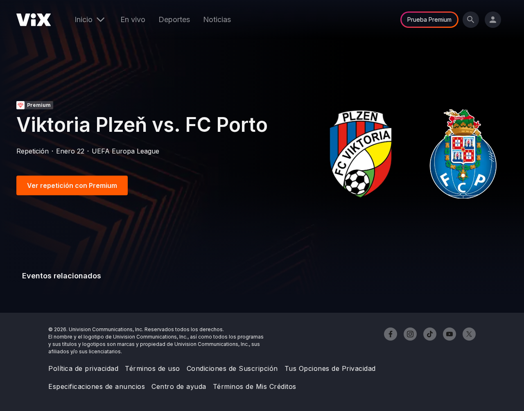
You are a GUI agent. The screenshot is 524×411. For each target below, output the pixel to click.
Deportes (174, 19)
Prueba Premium (429, 19)
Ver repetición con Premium (72, 185)
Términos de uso (152, 368)
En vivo (132, 19)
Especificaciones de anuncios (96, 386)
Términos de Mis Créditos (254, 386)
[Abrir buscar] (471, 19)
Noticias (217, 19)
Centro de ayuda (178, 386)
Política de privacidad (83, 368)
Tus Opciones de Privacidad (330, 368)
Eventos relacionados (61, 275)
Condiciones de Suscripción (232, 368)
